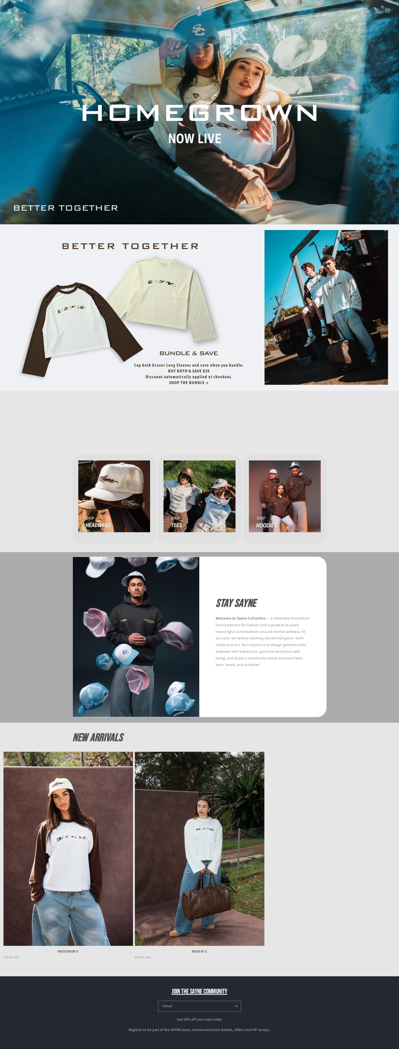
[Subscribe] (236, 1006)
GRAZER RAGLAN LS (68, 951)
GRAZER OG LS (199, 951)
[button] (9, 10)
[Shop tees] (199, 112)
